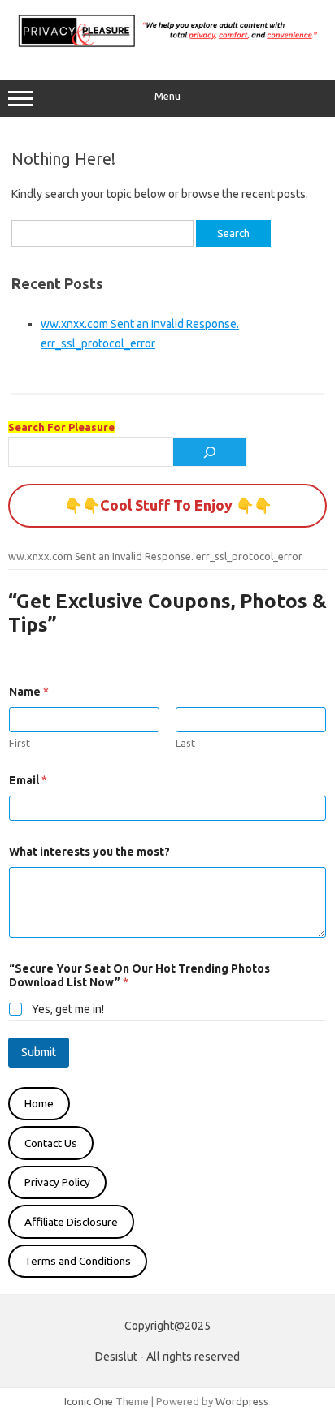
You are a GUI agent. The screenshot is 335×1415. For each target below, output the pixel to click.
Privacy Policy (57, 1182)
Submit (38, 1052)
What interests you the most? (89, 851)
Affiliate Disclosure (71, 1221)
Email (28, 780)
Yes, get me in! (68, 1009)
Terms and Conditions (77, 1260)
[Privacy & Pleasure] (167, 45)
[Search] (209, 452)
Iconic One (88, 1401)
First (19, 742)
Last (185, 742)
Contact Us (50, 1143)
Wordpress (241, 1401)
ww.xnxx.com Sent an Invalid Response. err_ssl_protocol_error (155, 556)
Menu (167, 96)
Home (39, 1103)
